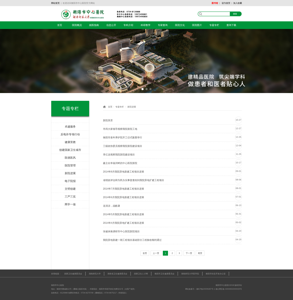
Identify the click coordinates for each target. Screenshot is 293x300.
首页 (59, 25)
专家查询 (163, 25)
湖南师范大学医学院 (190, 274)
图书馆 (215, 3)
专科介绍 (128, 25)
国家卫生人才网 (141, 274)
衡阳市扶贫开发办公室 (216, 274)
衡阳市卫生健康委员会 (164, 274)
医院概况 (77, 25)
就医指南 (94, 25)
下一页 (189, 253)
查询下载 (231, 25)
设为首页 (226, 3)
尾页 (200, 253)
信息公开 (111, 25)
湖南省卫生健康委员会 (117, 274)
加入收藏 (237, 3)
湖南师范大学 (95, 274)
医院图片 (197, 25)
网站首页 (55, 3)
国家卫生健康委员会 (73, 274)
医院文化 (180, 25)
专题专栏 (214, 25)
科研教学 (145, 25)
